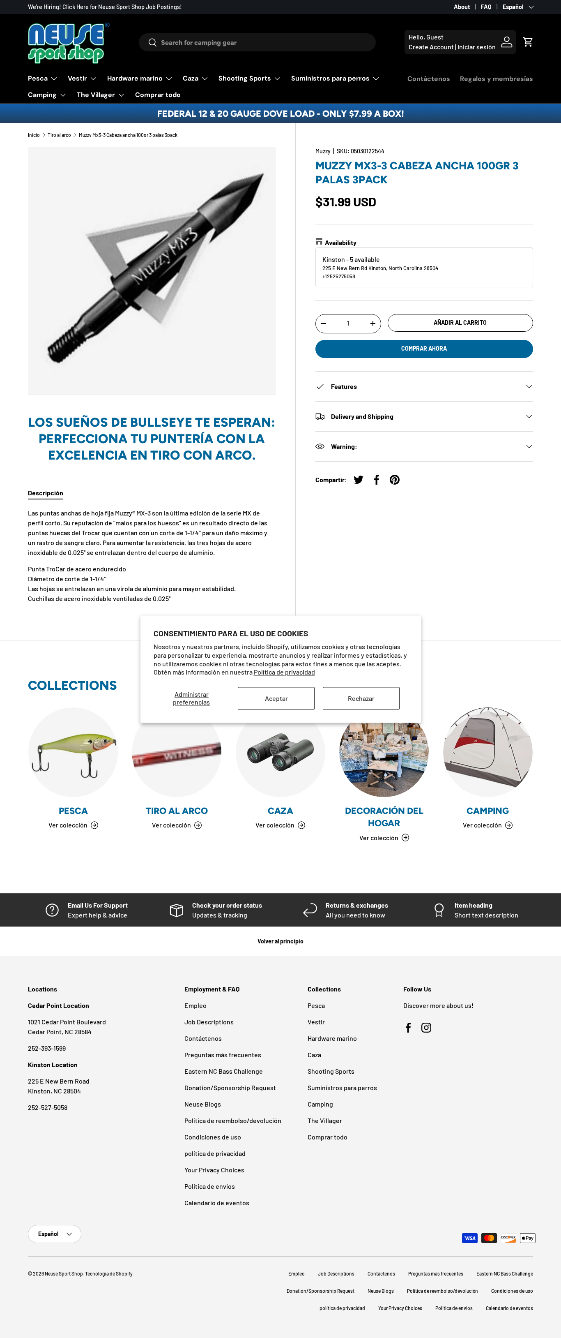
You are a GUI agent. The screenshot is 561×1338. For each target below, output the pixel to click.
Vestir (77, 78)
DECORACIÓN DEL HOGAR (384, 817)
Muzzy (323, 151)
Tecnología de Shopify (109, 1273)
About (462, 6)
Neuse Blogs (202, 1104)
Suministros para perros (330, 78)
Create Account (431, 47)
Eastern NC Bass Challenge (223, 1071)
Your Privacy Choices (214, 1170)
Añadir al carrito (460, 322)
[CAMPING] (488, 752)
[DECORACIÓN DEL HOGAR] (384, 752)
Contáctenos (428, 78)
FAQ (486, 6)
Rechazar (361, 698)
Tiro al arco (59, 134)
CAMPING (488, 810)
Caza (190, 78)
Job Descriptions (209, 1022)
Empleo (195, 1005)
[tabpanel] (152, 555)
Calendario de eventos (216, 1202)
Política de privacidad (284, 672)
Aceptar (276, 698)
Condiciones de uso (212, 1137)
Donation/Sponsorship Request (230, 1087)
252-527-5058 (47, 1107)
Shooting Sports (244, 78)
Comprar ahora (424, 348)
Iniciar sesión (477, 47)
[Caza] (280, 752)
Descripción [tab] (45, 493)
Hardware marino (135, 78)
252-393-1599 (47, 1048)
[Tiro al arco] (176, 752)
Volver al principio (280, 941)
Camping (42, 94)
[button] (528, 42)
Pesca (38, 78)
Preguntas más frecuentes (222, 1054)
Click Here (75, 6)
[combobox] (257, 42)
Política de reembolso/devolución (232, 1120)
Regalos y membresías (496, 78)
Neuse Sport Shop (64, 1273)
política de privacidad (215, 1153)
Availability (340, 242)
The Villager (96, 94)
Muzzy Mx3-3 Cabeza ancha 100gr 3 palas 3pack (128, 134)
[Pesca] (73, 752)
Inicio (34, 134)
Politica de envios (209, 1186)
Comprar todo (158, 94)
